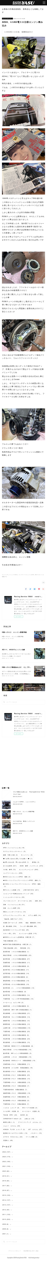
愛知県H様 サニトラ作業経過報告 (16, 1017)
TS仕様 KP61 (10, 1115)
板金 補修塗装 (33, 922)
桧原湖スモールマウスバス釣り (15, 1133)
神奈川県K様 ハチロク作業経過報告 (17, 955)
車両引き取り (9, 1122)
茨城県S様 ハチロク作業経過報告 (16, 962)
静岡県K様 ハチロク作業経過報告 (16, 1024)
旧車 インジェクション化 (14, 904)
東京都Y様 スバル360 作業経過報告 (18, 1068)
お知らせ (29, 1118)
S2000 (24, 1115)
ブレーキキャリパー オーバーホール (17, 901)
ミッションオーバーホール (14, 897)
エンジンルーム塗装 (28, 933)
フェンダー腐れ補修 (28, 926)
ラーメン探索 (31, 1137)
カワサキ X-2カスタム (13, 1137)
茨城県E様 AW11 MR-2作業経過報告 (17, 1010)
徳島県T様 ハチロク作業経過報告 (16, 1020)
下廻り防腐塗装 (10, 941)
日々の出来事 (10, 866)
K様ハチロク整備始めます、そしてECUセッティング (22, 667)
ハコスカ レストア (11, 1108)
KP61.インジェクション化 (14, 848)
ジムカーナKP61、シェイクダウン (24, 802)
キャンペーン (27, 855)
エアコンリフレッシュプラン (14, 915)
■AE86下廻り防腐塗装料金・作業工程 (17, 944)
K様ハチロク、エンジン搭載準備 (14, 632)
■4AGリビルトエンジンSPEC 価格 (16, 877)
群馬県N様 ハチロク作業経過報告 (16, 966)
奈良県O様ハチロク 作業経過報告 (16, 1078)
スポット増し (9, 933)
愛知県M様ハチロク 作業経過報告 (16, 1086)
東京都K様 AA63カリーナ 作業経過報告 (19, 1060)
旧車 (38, 901)
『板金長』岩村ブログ (13, 919)
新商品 (35, 862)
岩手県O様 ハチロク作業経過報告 (16, 973)
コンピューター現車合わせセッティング (18, 893)
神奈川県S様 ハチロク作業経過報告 (17, 1049)
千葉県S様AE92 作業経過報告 (15, 1089)
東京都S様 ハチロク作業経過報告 (16, 1042)
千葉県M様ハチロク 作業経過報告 (16, 1082)
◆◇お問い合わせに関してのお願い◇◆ (17, 858)
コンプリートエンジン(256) (26, 574)
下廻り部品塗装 (10, 948)
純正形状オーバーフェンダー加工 (16, 930)
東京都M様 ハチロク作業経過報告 (16, 1013)
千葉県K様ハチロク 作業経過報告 (16, 1104)
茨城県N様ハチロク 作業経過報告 (16, 1097)
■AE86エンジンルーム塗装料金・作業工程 (18, 937)
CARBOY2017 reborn (12, 1118)
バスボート (36, 1133)
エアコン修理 (34, 915)
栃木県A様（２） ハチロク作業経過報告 (18, 988)
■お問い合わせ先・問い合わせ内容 (16, 862)
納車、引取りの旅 (10, 855)
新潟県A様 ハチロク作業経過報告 (16, 951)
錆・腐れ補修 (10, 926)
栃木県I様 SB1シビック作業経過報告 (17, 1053)
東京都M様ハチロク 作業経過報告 (16, 1100)
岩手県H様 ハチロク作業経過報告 (16, 984)
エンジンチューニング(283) (10, 574)
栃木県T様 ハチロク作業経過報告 (16, 970)
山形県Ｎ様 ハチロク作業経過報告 (16, 1028)
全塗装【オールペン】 (13, 922)
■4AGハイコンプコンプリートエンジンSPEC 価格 (22, 880)
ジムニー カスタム (11, 1126)
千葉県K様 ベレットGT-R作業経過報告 (18, 999)
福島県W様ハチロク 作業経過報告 (16, 1093)
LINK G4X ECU (31, 890)
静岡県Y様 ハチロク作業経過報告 (16, 1035)
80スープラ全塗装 (29, 1108)
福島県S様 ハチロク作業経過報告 (16, 1006)
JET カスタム (35, 1129)
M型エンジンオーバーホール (14, 912)
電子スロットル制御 (11, 890)
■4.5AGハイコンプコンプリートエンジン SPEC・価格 (22, 885)
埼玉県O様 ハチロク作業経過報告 (16, 1039)
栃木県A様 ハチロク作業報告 (14, 991)
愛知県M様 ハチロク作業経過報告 (16, 981)
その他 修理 (9, 869)
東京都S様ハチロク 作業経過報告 (16, 1071)
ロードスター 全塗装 (31, 1111)
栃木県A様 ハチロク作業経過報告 (16, 959)
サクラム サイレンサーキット (14, 851)
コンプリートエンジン (13, 873)
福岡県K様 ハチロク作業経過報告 (15, 977)
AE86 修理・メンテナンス (31, 866)
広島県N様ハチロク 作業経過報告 (16, 1064)
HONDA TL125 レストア (14, 1129)
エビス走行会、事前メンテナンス (24, 821)
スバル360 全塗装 (11, 1111)
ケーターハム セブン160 (13, 1002)
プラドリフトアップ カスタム (29, 1122)
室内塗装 (25, 948)
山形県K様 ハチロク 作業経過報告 (17, 1057)
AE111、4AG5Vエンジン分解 (13, 649)
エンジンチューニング (7, 18)
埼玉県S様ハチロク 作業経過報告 (16, 1075)
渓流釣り (8, 1140)
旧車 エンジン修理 (11, 908)
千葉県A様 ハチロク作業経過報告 (16, 1031)
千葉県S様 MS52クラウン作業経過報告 (18, 1046)
